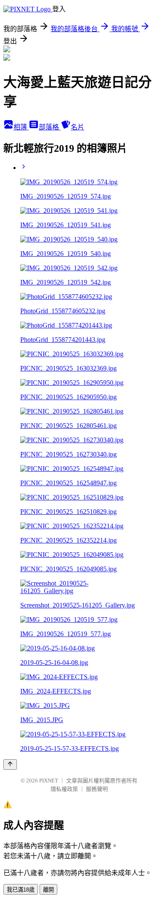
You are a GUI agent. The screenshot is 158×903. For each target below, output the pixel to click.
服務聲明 (97, 789)
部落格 (50, 127)
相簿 (21, 127)
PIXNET (48, 780)
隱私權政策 (64, 789)
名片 (77, 127)
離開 (48, 890)
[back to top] (10, 764)
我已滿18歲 (21, 890)
